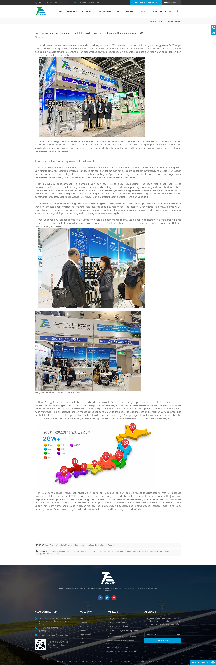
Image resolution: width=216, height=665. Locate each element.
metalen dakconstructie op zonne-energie (120, 642)
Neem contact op (162, 11)
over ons (72, 11)
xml (81, 646)
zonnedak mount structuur (117, 626)
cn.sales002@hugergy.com (88, 2)
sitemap (83, 638)
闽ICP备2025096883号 (133, 661)
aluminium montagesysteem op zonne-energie (122, 631)
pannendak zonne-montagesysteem (121, 637)
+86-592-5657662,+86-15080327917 (53, 2)
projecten (105, 11)
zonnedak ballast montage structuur (121, 651)
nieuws (130, 11)
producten (84, 626)
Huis (60, 11)
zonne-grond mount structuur (118, 618)
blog (82, 642)
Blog (145, 661)
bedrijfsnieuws (174, 21)
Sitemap (151, 661)
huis (82, 618)
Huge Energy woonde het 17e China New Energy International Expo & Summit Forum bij (80, 545)
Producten (88, 11)
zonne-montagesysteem (116, 622)
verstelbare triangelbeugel (117, 647)
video (118, 11)
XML (157, 661)
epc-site (143, 11)
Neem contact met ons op (146, 2)
